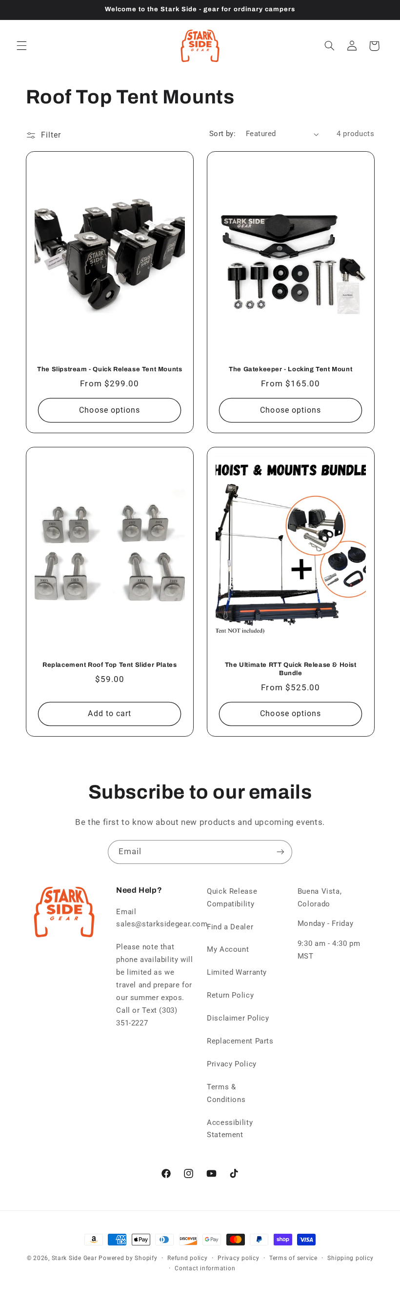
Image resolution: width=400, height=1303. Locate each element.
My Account (228, 949)
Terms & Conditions (226, 1093)
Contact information (205, 1268)
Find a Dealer (230, 926)
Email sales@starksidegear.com (162, 918)
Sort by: (222, 133)
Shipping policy (350, 1258)
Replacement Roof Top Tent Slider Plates (109, 665)
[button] (21, 46)
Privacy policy (238, 1258)
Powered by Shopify (128, 1258)
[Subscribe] (280, 852)
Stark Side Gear (74, 1258)
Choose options (109, 410)
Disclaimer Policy (238, 1018)
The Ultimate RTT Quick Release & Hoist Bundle (291, 669)
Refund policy (187, 1258)
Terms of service (293, 1258)
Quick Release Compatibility (232, 897)
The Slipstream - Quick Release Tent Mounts (109, 369)
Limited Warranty (237, 972)
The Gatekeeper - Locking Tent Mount (290, 369)
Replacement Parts (240, 1041)
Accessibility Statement (230, 1129)
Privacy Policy (232, 1064)
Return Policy (230, 995)
